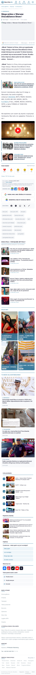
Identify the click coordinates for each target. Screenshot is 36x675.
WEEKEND (11, 97)
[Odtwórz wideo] (18, 130)
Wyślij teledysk (10, 580)
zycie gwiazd (21, 233)
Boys (3, 665)
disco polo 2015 (14, 211)
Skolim (7, 663)
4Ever (18, 665)
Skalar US (19, 660)
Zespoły (3, 622)
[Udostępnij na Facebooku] (11, 206)
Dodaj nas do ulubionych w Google (11, 42)
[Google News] (12, 189)
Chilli (18, 663)
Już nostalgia (7, 552)
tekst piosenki (18, 230)
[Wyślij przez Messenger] (16, 206)
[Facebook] (15, 189)
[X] (21, 568)
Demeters (23, 663)
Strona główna (4, 6)
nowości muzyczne (7, 226)
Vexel (3, 667)
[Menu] (33, 2)
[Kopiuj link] (29, 206)
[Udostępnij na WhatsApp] (20, 206)
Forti (3, 663)
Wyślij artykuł (9, 576)
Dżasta (8, 665)
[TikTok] (26, 189)
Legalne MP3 (4, 618)
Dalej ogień (7, 548)
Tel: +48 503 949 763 (9, 651)
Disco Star (4, 615)
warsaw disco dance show (9, 233)
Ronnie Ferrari (5, 660)
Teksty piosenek (5, 604)
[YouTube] (22, 189)
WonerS (13, 665)
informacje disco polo (8, 219)
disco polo (5, 211)
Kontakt (8, 584)
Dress (25, 660)
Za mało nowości (8, 559)
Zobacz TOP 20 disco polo (7, 176)
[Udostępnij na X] (24, 206)
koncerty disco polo (20, 219)
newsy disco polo (21, 222)
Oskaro (29, 663)
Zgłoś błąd (32, 42)
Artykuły (12, 6)
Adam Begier (5, 19)
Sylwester (4, 611)
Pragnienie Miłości (25, 665)
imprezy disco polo (19, 215)
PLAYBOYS (5, 102)
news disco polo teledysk (8, 222)
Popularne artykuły (8, 515)
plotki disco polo (18, 226)
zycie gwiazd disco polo (8, 237)
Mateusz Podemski (11, 667)
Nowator (13, 663)
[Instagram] (19, 189)
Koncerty (3, 608)
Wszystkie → (31, 657)
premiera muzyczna (7, 230)
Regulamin (21, 672)
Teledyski (3, 601)
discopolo (23, 211)
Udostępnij (25, 42)
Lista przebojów (7, 473)
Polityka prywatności (28, 672)
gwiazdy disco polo (7, 215)
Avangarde (31, 660)
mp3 (29, 219)
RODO (33, 672)
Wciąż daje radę (8, 556)
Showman (12, 660)
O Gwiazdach (18, 6)
